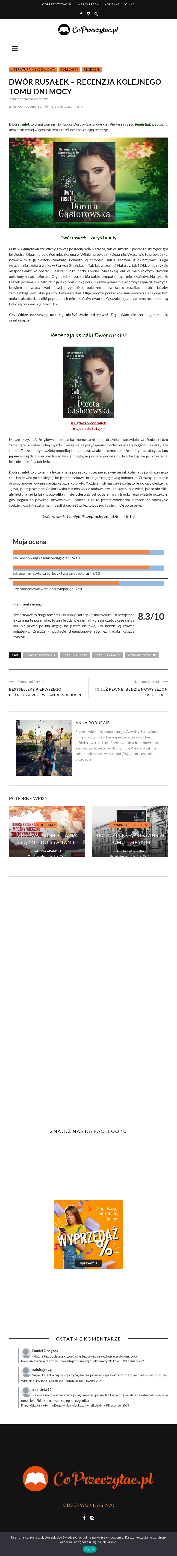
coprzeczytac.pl (57, 4)
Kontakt (112, 4)
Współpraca (88, 4)
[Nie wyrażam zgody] (171, 1544)
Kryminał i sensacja (129, 825)
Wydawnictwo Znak (142, 655)
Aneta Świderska (130, 851)
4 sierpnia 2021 (61, 106)
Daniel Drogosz (45, 1350)
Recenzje (92, 69)
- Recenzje (41, 99)
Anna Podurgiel (27, 106)
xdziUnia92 (41, 1389)
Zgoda (89, 1549)
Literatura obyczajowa (33, 69)
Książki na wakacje (107, 655)
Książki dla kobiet (75, 655)
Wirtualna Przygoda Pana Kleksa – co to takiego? (52, 1381)
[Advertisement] (47, 1302)
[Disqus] (88, 942)
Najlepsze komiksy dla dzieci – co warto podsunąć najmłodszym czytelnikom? (70, 1361)
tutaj (130, 516)
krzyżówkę (72, 1356)
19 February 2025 (134, 1361)
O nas (130, 4)
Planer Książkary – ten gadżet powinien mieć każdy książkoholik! (62, 1405)
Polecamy (69, 69)
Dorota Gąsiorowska (40, 655)
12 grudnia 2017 (44, 856)
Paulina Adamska (47, 851)
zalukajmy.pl (42, 1369)
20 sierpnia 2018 (126, 856)
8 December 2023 (117, 1405)
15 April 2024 (94, 1381)
